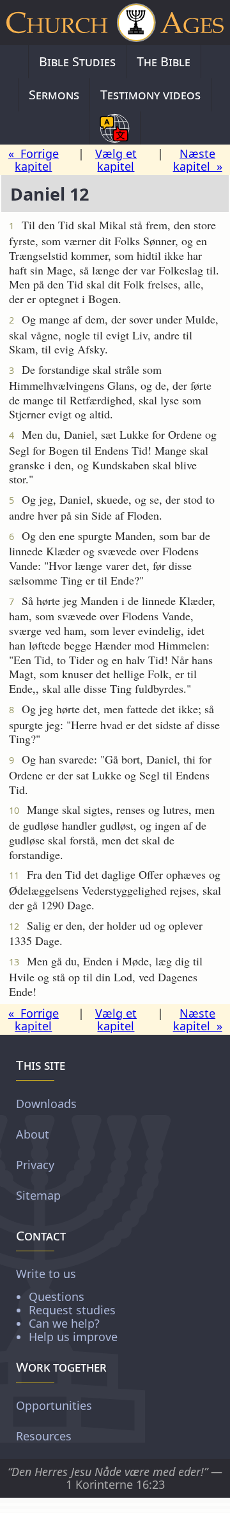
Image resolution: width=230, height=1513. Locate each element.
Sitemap (38, 1195)
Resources (44, 1436)
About (32, 1134)
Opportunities (54, 1405)
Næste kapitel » (197, 160)
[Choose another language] (115, 128)
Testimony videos (150, 94)
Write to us (67, 1304)
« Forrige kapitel (33, 160)
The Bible (163, 61)
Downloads (46, 1103)
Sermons (54, 94)
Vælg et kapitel (116, 160)
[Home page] (115, 22)
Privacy (35, 1164)
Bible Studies (77, 61)
